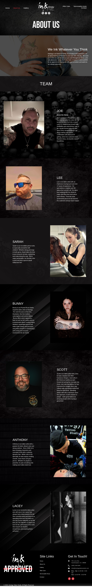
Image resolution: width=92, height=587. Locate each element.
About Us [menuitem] (42, 564)
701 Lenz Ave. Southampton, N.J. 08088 (78, 561)
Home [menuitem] (41, 561)
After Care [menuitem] (43, 570)
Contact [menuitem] (42, 577)
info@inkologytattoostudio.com (80, 568)
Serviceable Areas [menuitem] (45, 573)
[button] (43, 13)
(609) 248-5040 (75, 565)
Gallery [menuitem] (42, 567)
